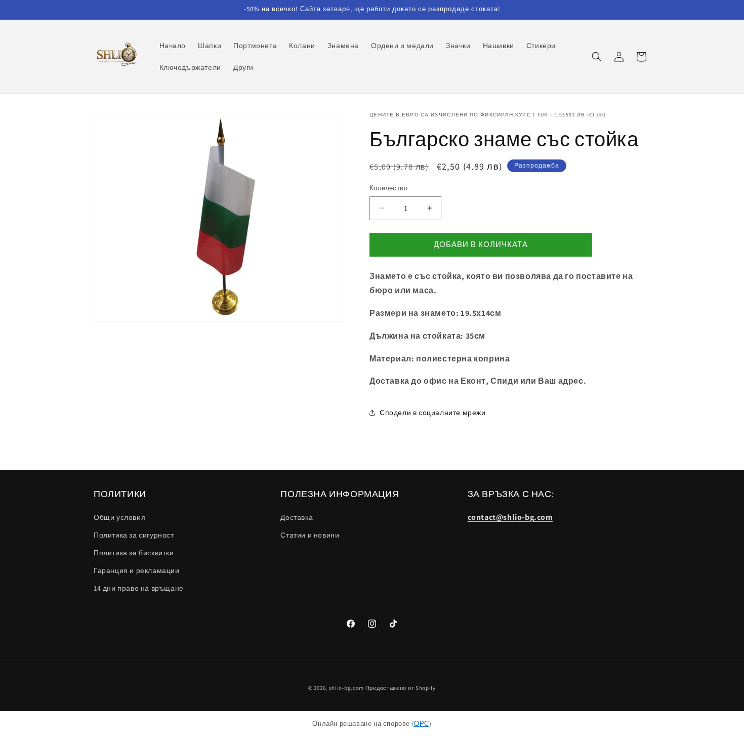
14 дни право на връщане (139, 588)
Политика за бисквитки (134, 552)
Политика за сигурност (134, 535)
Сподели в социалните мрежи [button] (433, 412)
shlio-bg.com (346, 687)
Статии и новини (309, 535)
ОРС (421, 723)
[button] (597, 57)
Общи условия (119, 517)
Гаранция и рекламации (137, 570)
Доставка (296, 517)
